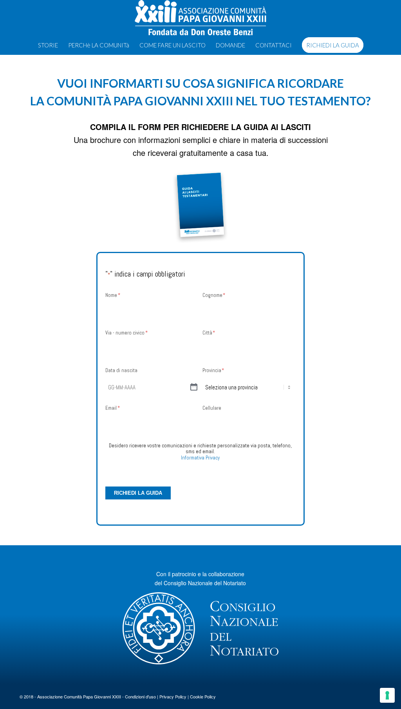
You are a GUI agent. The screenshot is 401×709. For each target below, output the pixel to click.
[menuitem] (48, 45)
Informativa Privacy (200, 457)
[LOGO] (200, 17)
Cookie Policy (203, 696)
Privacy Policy (172, 696)
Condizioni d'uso (140, 696)
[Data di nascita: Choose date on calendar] (194, 387)
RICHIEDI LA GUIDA (138, 493)
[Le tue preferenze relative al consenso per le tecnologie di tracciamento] (387, 695)
